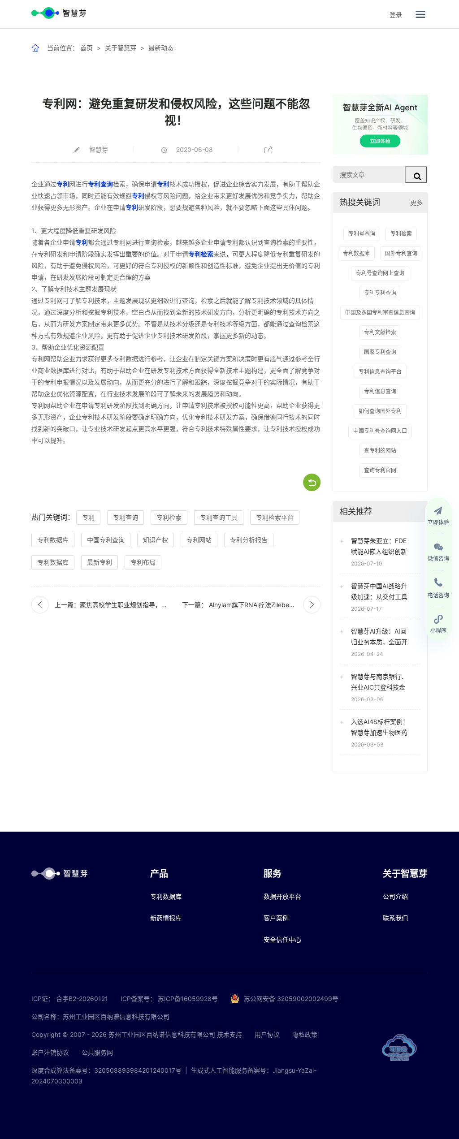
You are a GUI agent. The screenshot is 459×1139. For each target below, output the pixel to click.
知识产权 (155, 540)
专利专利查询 (380, 292)
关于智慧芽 (120, 48)
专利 (62, 184)
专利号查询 (361, 233)
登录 (396, 14)
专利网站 (199, 540)
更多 (416, 202)
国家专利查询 (380, 352)
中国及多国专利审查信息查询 (380, 312)
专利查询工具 (219, 517)
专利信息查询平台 (380, 371)
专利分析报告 (249, 540)
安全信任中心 (282, 939)
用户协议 (267, 1034)
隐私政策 (304, 1034)
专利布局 (143, 562)
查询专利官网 (380, 470)
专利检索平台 (275, 517)
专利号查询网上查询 (380, 273)
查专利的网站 (380, 450)
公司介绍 (395, 896)
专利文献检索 (380, 332)
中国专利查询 (106, 540)
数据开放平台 (282, 896)
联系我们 (395, 918)
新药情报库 (166, 918)
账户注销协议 (50, 1052)
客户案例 (276, 918)
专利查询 (100, 184)
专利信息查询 (380, 391)
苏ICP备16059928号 (188, 998)
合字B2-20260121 (82, 998)
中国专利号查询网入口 (380, 430)
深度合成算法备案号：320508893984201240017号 (106, 1070)
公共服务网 (97, 1052)
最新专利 (99, 562)
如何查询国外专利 (380, 411)
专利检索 (200, 254)
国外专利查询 (401, 253)
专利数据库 (53, 540)
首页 (86, 48)
